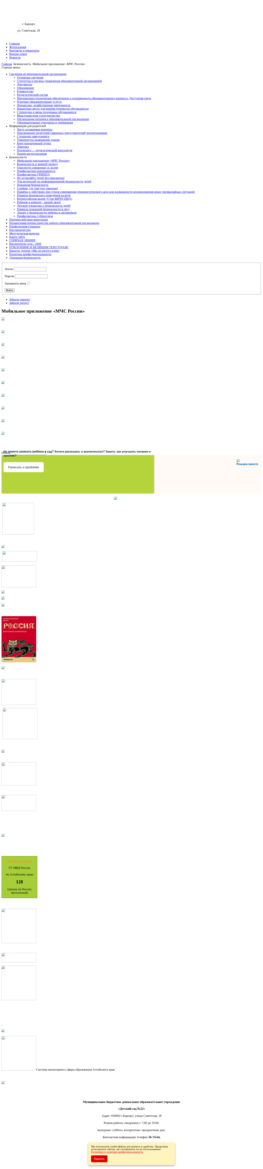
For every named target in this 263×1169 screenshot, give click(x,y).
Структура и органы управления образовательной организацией (59, 81)
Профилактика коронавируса (36, 171)
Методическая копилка (24, 233)
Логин (9, 269)
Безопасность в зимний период (37, 164)
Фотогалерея (17, 47)
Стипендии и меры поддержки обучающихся (46, 112)
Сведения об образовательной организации (37, 74)
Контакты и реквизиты (24, 50)
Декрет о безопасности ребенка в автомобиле (47, 212)
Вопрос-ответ (18, 54)
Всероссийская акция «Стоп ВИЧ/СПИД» (44, 198)
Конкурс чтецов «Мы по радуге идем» (34, 250)
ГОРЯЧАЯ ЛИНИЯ (22, 240)
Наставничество (20, 230)
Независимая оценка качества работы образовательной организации (54, 223)
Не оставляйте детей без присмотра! (40, 178)
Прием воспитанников (32, 153)
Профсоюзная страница (24, 226)
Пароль (9, 276)
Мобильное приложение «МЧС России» (43, 160)
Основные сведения (30, 77)
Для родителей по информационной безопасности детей (54, 181)
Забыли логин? (19, 303)
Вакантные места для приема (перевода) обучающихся (53, 108)
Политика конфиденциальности (30, 254)
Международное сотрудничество (38, 115)
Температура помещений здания (38, 139)
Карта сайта (17, 236)
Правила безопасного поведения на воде (43, 195)
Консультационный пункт (34, 143)
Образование (25, 88)
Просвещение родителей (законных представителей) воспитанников (62, 133)
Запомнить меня (15, 283)
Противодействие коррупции (28, 219)
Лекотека (23, 146)
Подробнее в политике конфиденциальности (117, 1152)
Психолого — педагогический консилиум (44, 150)
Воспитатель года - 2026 (25, 243)
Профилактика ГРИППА (33, 174)
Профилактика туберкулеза (35, 216)
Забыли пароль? (19, 299)
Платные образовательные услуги (39, 101)
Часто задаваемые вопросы (34, 129)
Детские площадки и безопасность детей (43, 205)
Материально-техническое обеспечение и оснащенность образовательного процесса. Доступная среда (84, 98)
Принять (99, 1158)
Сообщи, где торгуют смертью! (37, 188)
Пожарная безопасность (32, 185)
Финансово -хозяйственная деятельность (43, 105)
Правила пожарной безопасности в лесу (43, 209)
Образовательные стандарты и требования (45, 122)
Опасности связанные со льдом (37, 167)
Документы (24, 84)
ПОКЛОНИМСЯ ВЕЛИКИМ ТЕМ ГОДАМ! (38, 247)
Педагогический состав (32, 94)
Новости (15, 57)
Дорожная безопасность (25, 257)
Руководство (25, 91)
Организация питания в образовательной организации (53, 119)
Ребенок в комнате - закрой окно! (39, 202)
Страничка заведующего (33, 136)
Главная (14, 43)
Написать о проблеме (23, 467)
